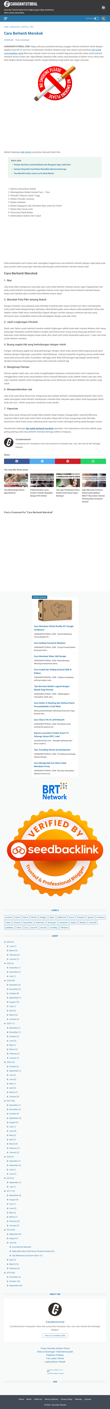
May (12, 1045)
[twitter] (42, 461)
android (8, 917)
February (14, 955)
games (90, 917)
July (12, 976)
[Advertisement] (55, 125)
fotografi (81, 917)
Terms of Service (51, 1399)
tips (26, 928)
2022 (11, 1062)
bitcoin (34, 917)
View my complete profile (55, 1335)
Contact (88, 1399)
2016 (11, 1230)
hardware (101, 917)
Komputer (63, 922)
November (15, 972)
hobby (8, 922)
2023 (11, 1023)
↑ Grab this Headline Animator (55, 1373)
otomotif (92, 922)
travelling (53, 928)
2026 (10, 942)
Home (21, 1399)
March (13, 950)
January (14, 959)
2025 (10, 963)
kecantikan (28, 922)
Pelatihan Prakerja (55, 1355)
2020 (10, 1157)
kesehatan (40, 922)
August (14, 1002)
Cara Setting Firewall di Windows (50, 643)
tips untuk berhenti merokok (39, 428)
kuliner (73, 922)
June (12, 946)
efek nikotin (26, 152)
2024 (11, 980)
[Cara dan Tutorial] (22, 4)
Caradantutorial (55, 1321)
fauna (71, 917)
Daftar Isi (38, 1399)
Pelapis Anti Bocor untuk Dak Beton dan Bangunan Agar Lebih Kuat (42, 165)
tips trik (34, 928)
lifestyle (83, 922)
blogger (43, 917)
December (15, 968)
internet (17, 922)
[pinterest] (67, 461)
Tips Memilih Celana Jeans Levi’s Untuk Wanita (34, 173)
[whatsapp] (93, 461)
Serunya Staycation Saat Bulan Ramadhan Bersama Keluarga (40, 169)
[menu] (5, 18)
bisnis (25, 917)
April (12, 1010)
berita (17, 917)
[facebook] (103, 8)
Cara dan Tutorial (59, 1405)
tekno (19, 928)
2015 (11, 1273)
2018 (10, 1178)
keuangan (52, 922)
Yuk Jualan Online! (55, 1358)
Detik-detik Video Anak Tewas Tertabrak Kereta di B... (34, 1251)
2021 (11, 1101)
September (15, 998)
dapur (52, 917)
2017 (11, 1191)
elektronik (62, 917)
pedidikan (9, 928)
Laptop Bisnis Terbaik (55, 1361)
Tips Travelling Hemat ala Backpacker (52, 749)
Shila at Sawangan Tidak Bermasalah (55, 1351)
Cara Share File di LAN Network (49, 719)
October (14, 993)
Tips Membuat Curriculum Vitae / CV (27, 1255)
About (29, 1399)
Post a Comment (22, 40)
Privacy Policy (66, 1399)
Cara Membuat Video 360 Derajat (50, 656)
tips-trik (43, 928)
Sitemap (78, 1399)
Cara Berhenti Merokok (21, 1247)
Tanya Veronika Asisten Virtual (55, 1348)
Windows (64, 928)
